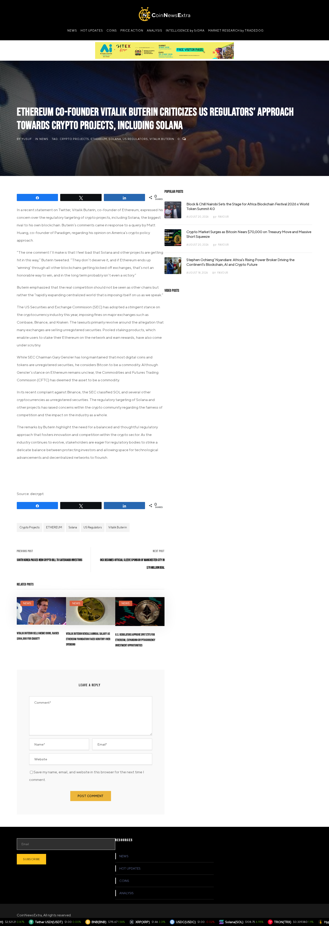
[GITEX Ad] (164, 50)
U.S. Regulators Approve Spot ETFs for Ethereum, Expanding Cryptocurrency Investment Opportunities (135, 640)
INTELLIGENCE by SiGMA (185, 30)
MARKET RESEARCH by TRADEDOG (236, 30)
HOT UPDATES (92, 30)
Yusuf (27, 139)
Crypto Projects (74, 139)
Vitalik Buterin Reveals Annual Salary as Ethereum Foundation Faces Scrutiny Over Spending (88, 639)
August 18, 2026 (197, 272)
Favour (223, 216)
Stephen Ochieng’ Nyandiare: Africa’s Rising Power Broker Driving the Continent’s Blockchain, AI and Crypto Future (240, 262)
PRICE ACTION (131, 30)
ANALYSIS (154, 30)
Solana (115, 139)
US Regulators (135, 139)
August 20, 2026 (197, 216)
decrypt (37, 493)
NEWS (72, 30)
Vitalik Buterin (162, 139)
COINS (112, 30)
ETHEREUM (99, 139)
